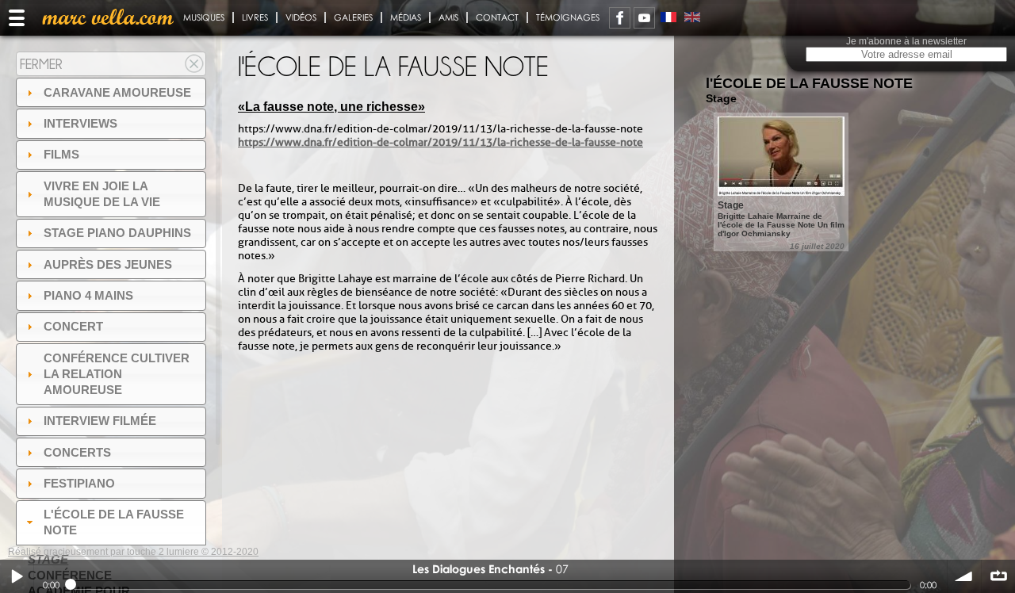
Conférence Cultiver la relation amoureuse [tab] (117, 373)
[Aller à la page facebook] (619, 18)
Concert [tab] (73, 326)
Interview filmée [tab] (100, 420)
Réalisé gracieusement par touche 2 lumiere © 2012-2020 (133, 551)
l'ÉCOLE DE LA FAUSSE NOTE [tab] (114, 522)
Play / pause (16, 576)
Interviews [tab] (80, 123)
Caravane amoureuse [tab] (117, 92)
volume (964, 576)
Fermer (41, 63)
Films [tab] (61, 154)
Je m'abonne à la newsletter (906, 41)
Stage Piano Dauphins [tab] (117, 232)
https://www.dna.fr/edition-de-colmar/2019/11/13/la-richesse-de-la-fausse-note (440, 142)
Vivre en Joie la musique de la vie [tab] (102, 194)
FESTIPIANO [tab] (79, 483)
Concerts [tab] (77, 452)
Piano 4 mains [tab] (88, 295)
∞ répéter (998, 576)
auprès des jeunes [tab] (108, 264)
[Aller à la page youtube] (644, 18)
